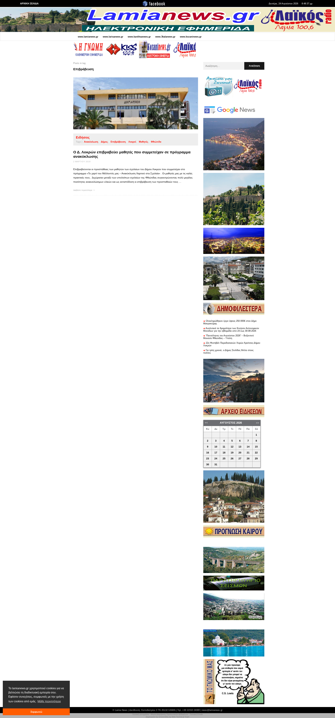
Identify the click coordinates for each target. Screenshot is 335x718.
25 (224, 458)
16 (207, 452)
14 (248, 446)
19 (232, 452)
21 (248, 452)
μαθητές (143, 141)
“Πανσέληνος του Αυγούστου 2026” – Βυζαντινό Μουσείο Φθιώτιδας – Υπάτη (228, 336)
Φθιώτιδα (156, 141)
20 (240, 452)
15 (256, 446)
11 (224, 446)
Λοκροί (132, 141)
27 (240, 458)
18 (224, 452)
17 (215, 452)
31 (215, 464)
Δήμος (104, 141)
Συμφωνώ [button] (36, 711)
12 (232, 446)
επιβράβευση (118, 141)
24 (215, 458)
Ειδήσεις (83, 137)
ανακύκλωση (91, 141)
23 (207, 458)
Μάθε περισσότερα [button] (49, 701)
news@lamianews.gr (212, 710)
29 (256, 458)
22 (256, 452)
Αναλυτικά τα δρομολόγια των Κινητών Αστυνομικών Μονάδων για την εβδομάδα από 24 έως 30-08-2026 (231, 329)
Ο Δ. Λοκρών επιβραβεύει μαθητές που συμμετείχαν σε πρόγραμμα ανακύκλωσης (132, 154)
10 (215, 446)
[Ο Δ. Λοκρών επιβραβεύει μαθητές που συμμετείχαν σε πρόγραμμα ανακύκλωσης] (130, 103)
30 (207, 464)
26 (232, 458)
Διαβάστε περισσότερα (83, 190)
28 (248, 458)
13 (240, 446)
